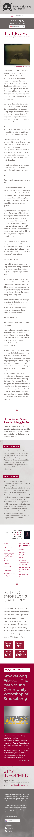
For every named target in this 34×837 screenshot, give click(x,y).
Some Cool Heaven (9, 573)
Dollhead (6, 563)
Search (19, 16)
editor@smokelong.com (18, 785)
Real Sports (7, 576)
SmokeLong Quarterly (17, 7)
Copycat (6, 543)
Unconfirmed (7, 561)
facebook (11, 828)
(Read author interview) (23, 36)
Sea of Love (22, 560)
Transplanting (23, 555)
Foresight (22, 549)
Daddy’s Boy (7, 570)
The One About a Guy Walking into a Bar (24, 545)
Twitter (10, 831)
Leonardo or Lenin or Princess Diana (9, 547)
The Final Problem (24, 567)
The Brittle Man (23, 574)
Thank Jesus (22, 577)
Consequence (7, 550)
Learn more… (24, 761)
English (15, 26)
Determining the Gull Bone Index (24, 563)
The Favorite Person (7, 567)
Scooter (21, 557)
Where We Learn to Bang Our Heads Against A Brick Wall (9, 555)
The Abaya (22, 552)
